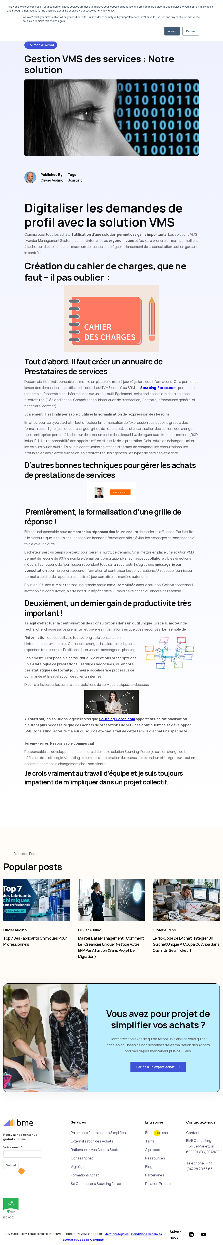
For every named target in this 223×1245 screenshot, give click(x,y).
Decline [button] (190, 31)
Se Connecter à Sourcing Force (96, 1183)
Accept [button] (172, 31)
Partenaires (154, 1175)
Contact (192, 1132)
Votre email (11, 1147)
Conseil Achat (82, 1158)
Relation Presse (158, 1183)
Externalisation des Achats (92, 1141)
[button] (158, 1067)
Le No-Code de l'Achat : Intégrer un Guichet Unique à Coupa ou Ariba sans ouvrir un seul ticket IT (186, 944)
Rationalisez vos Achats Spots (95, 1149)
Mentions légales (116, 1234)
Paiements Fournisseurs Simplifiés (98, 1132)
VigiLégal (78, 1166)
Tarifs (150, 1141)
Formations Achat (85, 1175)
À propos (152, 1149)
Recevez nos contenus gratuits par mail (20, 1137)
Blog (148, 1166)
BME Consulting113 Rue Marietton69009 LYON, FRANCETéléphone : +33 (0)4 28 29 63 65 (203, 1154)
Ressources (155, 1158)
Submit (11, 1165)
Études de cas (156, 1132)
